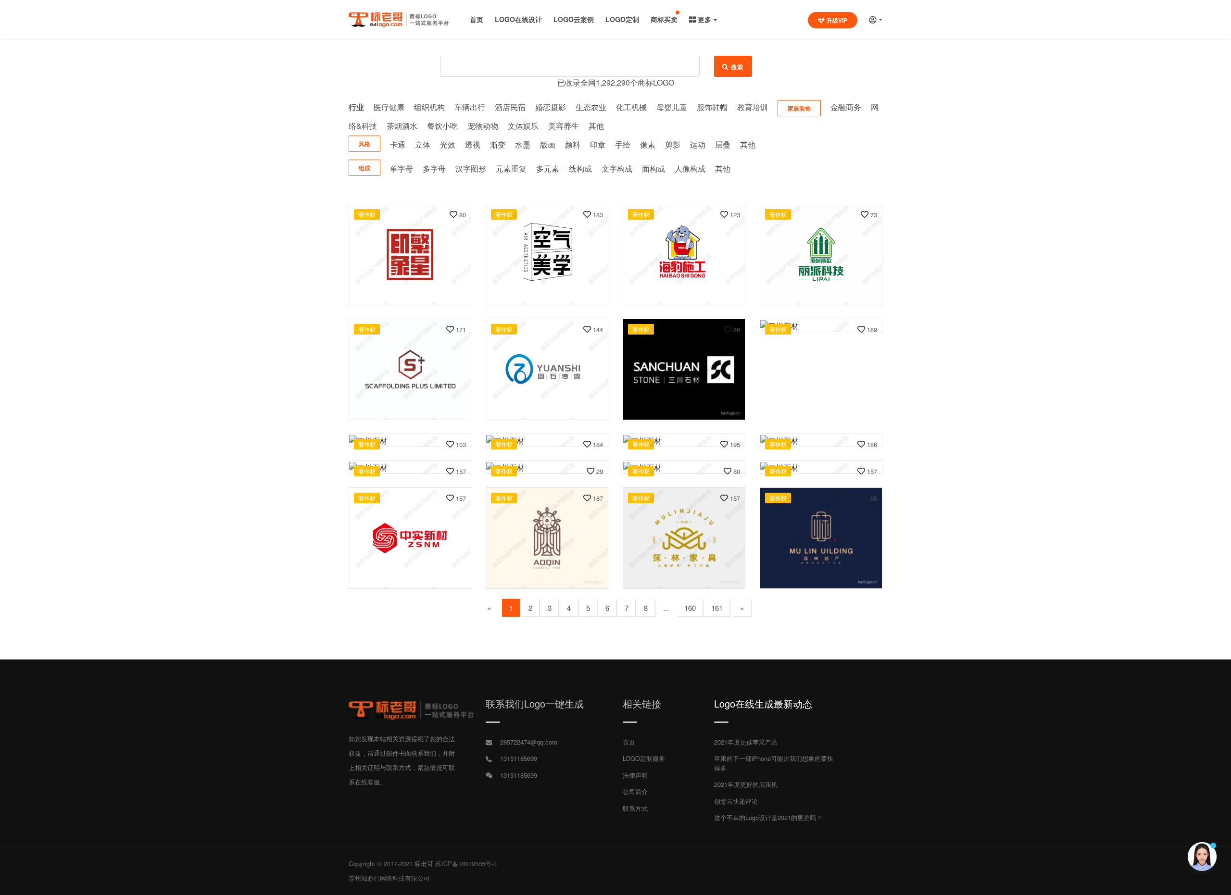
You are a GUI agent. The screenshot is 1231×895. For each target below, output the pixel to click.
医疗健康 (389, 106)
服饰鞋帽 (712, 106)
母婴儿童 (671, 106)
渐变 (497, 144)
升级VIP (837, 20)
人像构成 (690, 168)
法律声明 (635, 775)
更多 (704, 19)
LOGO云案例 (573, 19)
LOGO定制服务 (644, 758)
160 (690, 608)
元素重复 (511, 168)
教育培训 (752, 106)
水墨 (522, 144)
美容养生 (563, 125)
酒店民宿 (510, 106)
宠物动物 (482, 125)
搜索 (737, 66)
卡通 (397, 144)
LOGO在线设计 (518, 19)
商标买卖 (664, 19)
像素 (647, 144)
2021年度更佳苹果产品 (746, 741)
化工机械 (631, 106)
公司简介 (635, 791)
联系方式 (635, 808)
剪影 (672, 144)
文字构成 (617, 168)
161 (717, 608)
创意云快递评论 (736, 801)
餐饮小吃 (442, 125)
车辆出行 (469, 106)
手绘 (622, 144)
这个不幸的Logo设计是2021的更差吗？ (768, 817)
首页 (476, 19)
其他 (596, 125)
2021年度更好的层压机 (746, 784)
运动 (697, 144)
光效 (447, 144)
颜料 (572, 144)
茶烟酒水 (402, 125)
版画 (547, 144)
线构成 (580, 168)
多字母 (434, 168)
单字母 (401, 168)
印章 (597, 144)
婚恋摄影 (550, 106)
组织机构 (429, 106)
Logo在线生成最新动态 (763, 703)
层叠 (722, 144)
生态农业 (591, 106)
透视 (472, 144)
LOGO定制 (622, 19)
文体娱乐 (523, 125)
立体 (422, 144)
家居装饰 (799, 108)
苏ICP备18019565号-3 (466, 863)
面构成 (653, 168)
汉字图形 (470, 168)
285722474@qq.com (528, 741)
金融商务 (845, 106)
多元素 (547, 168)
